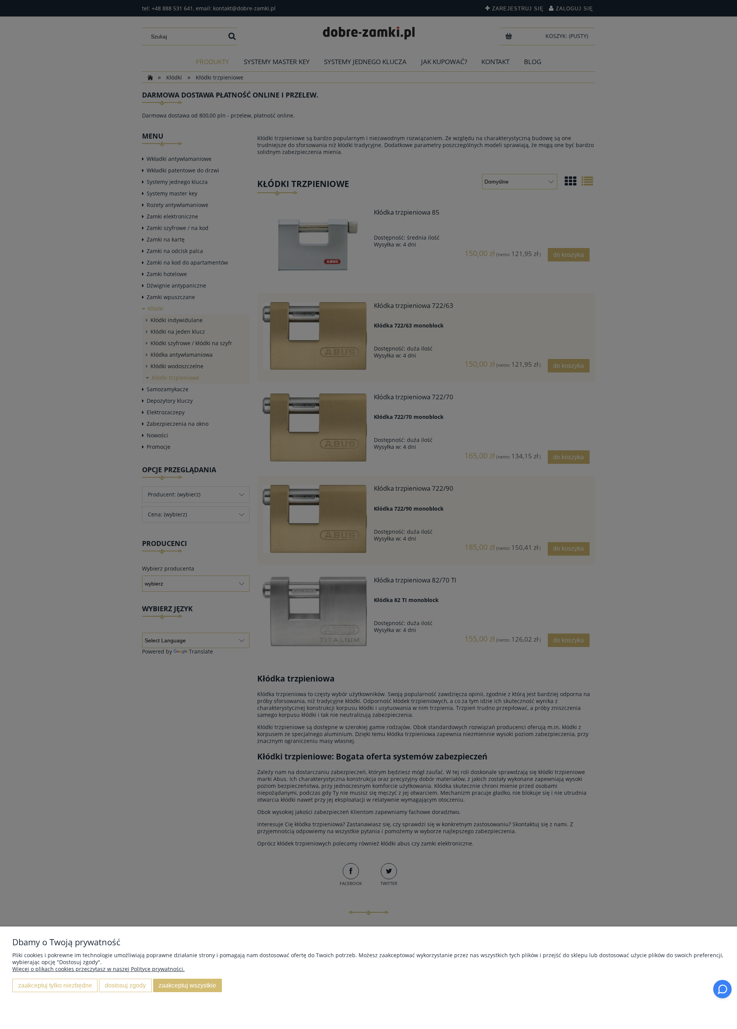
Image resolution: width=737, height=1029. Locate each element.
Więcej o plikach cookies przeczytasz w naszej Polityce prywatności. (98, 969)
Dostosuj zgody (125, 985)
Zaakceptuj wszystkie (187, 985)
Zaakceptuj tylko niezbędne (55, 985)
